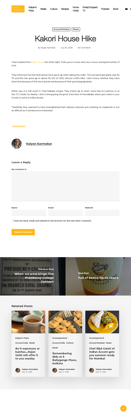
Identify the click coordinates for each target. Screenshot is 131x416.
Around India (21, 343)
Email (51, 208)
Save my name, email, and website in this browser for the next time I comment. (53, 221)
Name (15, 208)
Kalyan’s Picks (22, 338)
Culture (70, 343)
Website (89, 208)
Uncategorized (59, 338)
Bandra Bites (19, 126)
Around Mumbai (61, 29)
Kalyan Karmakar (48, 47)
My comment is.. (19, 169)
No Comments (84, 47)
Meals (76, 29)
